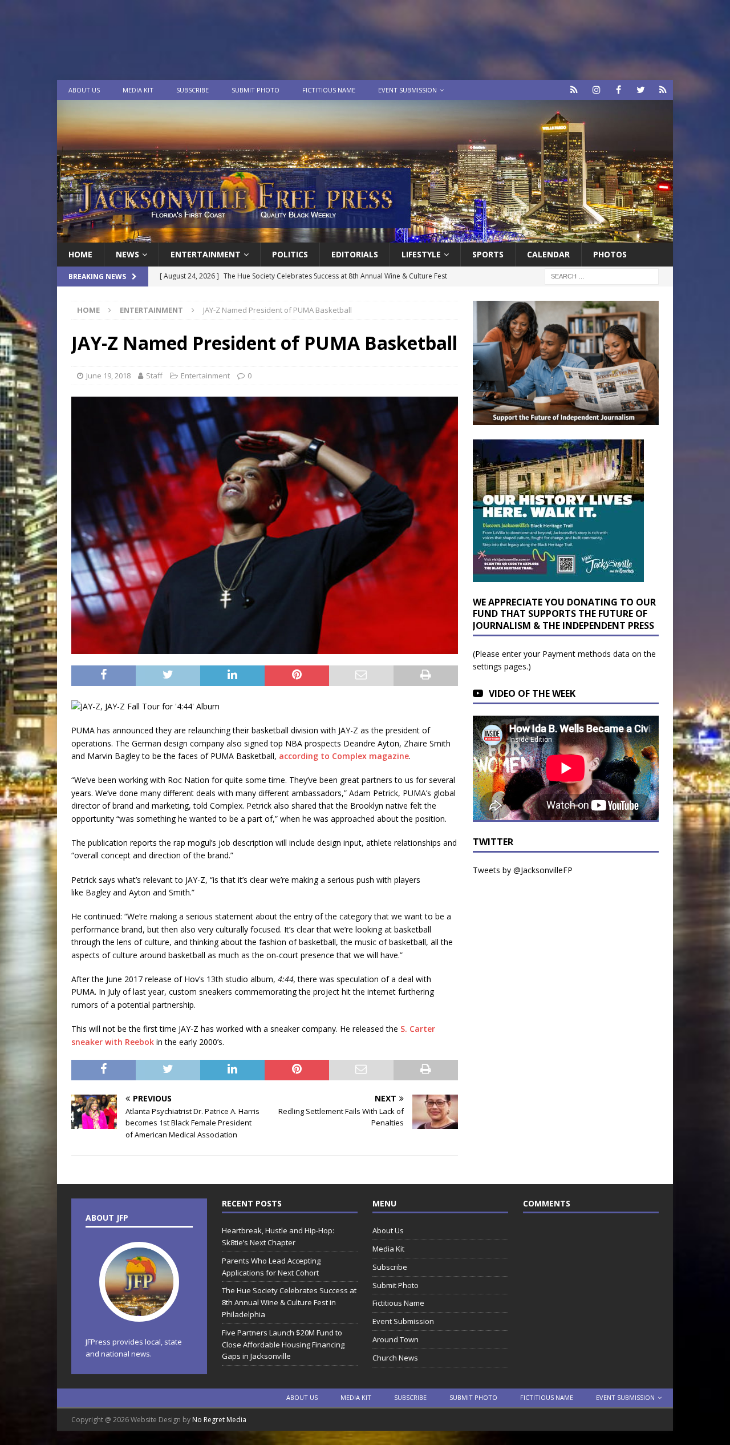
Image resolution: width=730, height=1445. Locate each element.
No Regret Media (219, 1419)
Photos (610, 254)
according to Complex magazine (344, 755)
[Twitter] (641, 90)
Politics (290, 254)
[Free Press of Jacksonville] (365, 236)
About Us (84, 90)
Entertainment (206, 254)
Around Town (395, 1339)
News (127, 254)
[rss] (663, 90)
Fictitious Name (328, 90)
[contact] (574, 90)
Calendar (548, 254)
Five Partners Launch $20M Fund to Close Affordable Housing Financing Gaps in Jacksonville (283, 1344)
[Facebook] (618, 90)
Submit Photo (255, 90)
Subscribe (192, 90)
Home (80, 254)
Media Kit (138, 90)
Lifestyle (421, 254)
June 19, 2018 (108, 375)
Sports (488, 254)
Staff (154, 375)
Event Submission (407, 90)
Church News (395, 1358)
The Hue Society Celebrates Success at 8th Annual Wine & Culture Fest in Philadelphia (289, 1302)
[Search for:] (602, 276)
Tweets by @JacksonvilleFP (523, 870)
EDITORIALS (354, 254)
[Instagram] (596, 90)
